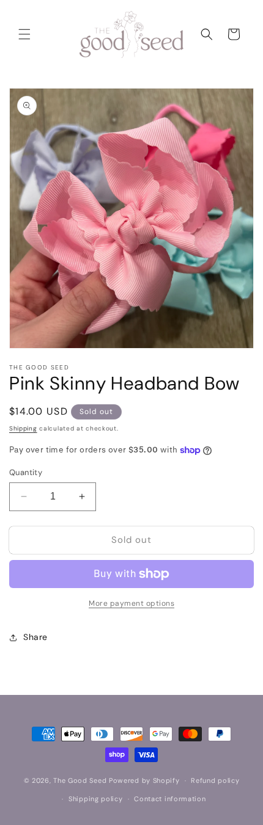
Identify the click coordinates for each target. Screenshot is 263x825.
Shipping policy (96, 798)
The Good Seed (79, 780)
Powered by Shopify (144, 780)
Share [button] (35, 636)
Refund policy (215, 780)
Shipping (23, 428)
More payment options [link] (131, 603)
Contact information (170, 798)
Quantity (25, 472)
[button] (24, 34)
